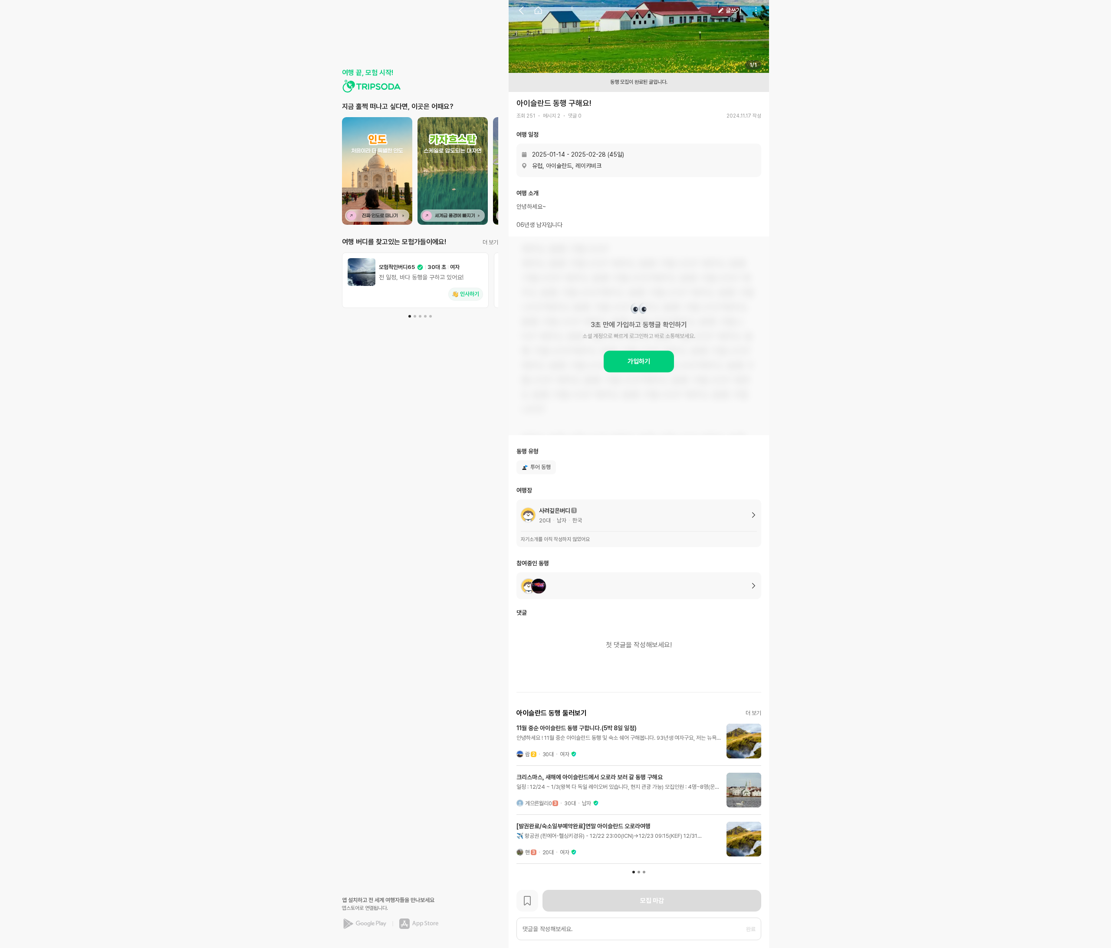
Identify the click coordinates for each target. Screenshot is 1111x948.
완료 (751, 929)
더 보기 (490, 242)
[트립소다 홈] (371, 86)
